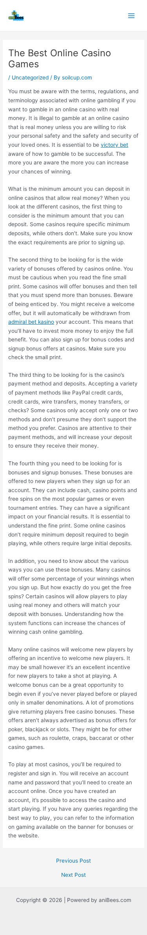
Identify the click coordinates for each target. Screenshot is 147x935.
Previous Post (73, 861)
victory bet (114, 145)
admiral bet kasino (31, 322)
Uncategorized (30, 77)
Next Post (73, 875)
